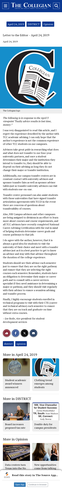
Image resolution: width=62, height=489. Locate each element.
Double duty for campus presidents (45, 425)
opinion (21, 343)
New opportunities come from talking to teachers (45, 468)
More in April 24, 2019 (20, 354)
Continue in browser (37, 484)
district (8, 343)
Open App (19, 484)
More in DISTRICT (17, 398)
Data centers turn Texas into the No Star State (15, 468)
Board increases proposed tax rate (15, 425)
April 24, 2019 (16, 24)
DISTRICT (34, 24)
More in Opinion (15, 439)
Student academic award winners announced (15, 383)
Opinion (48, 24)
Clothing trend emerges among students (43, 383)
